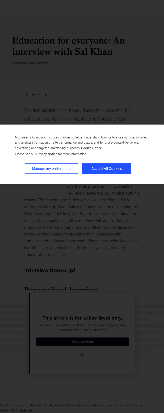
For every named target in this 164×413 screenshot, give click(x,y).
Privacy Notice (46, 154)
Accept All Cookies (106, 168)
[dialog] (82, 154)
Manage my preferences (51, 168)
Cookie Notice (91, 148)
